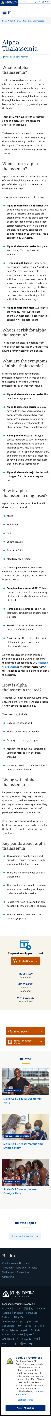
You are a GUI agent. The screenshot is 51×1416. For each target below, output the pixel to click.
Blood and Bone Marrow (16, 56)
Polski (5, 1334)
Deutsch (35, 1330)
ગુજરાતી (30, 1334)
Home (4, 21)
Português (31, 1312)
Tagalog (6, 1312)
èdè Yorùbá (8, 1325)
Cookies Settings (25, 1400)
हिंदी (36, 1338)
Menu (22, 2)
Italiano (6, 1317)
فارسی (27, 1338)
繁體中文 (28, 1308)
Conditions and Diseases (33, 21)
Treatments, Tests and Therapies (19, 1267)
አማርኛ (17, 1308)
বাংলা (19, 1325)
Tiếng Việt (19, 1317)
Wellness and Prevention (15, 1272)
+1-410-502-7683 (25, 997)
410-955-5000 (25, 973)
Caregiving (8, 1276)
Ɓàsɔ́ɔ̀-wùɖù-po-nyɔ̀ (12, 1321)
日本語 (28, 1325)
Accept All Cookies (25, 1408)
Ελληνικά (17, 1334)
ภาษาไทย (7, 1338)
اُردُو (18, 1338)
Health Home (15, 21)
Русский (18, 1312)
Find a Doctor (21, 1031)
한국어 (38, 1325)
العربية (24, 1330)
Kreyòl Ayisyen (10, 1330)
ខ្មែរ (15, 1343)
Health (13, 12)
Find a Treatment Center (23, 1042)
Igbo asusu (32, 1321)
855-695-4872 (25, 984)
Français (40, 1308)
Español (6, 1308)
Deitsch (6, 1343)
